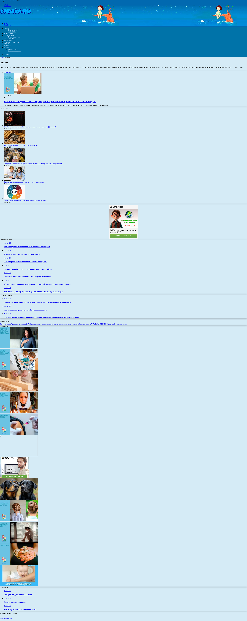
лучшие (47, 324)
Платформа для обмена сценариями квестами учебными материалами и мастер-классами (33, 163)
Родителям (8, 33)
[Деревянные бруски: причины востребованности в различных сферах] (19, 391)
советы (125, 324)
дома (40, 324)
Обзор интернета (13, 49)
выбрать (12, 324)
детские (37, 324)
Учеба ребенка (10, 40)
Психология (9, 35)
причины (74, 324)
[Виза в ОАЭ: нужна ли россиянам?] (19, 456)
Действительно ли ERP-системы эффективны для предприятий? (25, 200)
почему (56, 324)
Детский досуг (10, 39)
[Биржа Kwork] (14, 477)
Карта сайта (12, 32)
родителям (119, 324)
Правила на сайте (13, 30)
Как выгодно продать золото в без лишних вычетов (21, 145)
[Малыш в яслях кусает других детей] (19, 586)
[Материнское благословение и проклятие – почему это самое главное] (19, 412)
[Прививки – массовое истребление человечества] (19, 434)
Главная (2, 57)
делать (22, 324)
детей (28, 323)
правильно (61, 324)
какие (43, 324)
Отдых (6, 44)
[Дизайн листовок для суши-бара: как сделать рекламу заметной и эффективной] (14, 125)
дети (33, 324)
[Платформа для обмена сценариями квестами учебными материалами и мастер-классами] (14, 162)
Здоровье (7, 45)
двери (17, 324)
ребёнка (94, 323)
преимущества (67, 324)
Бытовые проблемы (14, 51)
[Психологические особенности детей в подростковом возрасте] (19, 542)
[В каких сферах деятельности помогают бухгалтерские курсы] (14, 180)
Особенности (4, 324)
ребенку (86, 324)
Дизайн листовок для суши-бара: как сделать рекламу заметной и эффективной (30, 127)
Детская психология (14, 37)
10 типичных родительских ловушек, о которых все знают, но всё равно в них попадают (50, 101)
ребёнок (104, 323)
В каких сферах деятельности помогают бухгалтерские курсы (24, 182)
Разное (6, 47)
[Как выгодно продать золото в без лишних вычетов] (14, 143)
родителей (111, 324)
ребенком (80, 324)
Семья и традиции (11, 42)
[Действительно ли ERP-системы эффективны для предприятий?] (14, 198)
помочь (51, 324)
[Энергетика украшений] (19, 564)
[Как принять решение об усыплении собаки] (19, 499)
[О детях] (15, 20)
